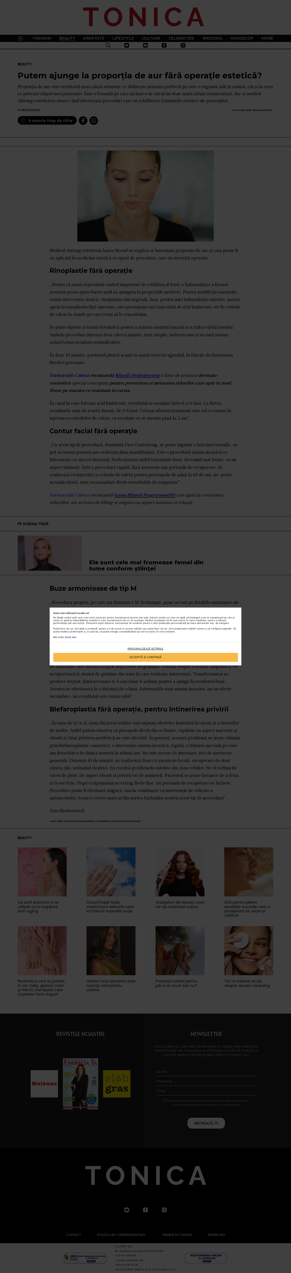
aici (74, 637)
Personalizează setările (145, 648)
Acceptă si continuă (145, 657)
